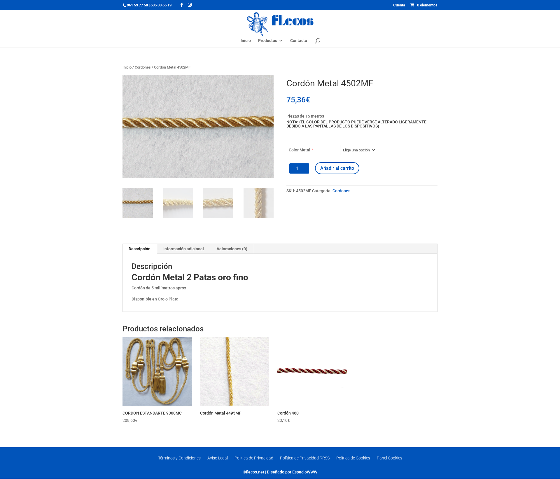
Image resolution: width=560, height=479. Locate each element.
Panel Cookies (389, 458)
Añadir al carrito (337, 168)
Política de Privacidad (254, 458)
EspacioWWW (304, 472)
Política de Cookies (353, 458)
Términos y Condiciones (179, 458)
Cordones (143, 67)
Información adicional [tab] (183, 249)
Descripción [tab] (139, 249)
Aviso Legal (217, 458)
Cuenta (399, 5)
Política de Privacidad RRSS (305, 458)
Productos (267, 41)
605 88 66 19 (161, 5)
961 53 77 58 (137, 5)
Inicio (246, 41)
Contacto (298, 41)
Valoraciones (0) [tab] (232, 249)
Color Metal (301, 150)
